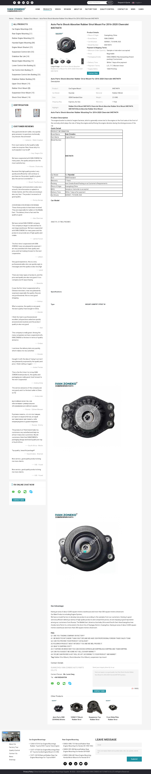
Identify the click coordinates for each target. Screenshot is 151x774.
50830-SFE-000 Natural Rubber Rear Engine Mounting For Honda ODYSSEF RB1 (76, 750)
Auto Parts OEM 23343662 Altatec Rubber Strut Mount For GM (58, 718)
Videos (58, 9)
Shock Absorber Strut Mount (79, 657)
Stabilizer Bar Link (19, 56)
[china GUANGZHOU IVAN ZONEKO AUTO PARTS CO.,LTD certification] (18, 113)
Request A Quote (124, 2)
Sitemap (12, 760)
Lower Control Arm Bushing (22, 65)
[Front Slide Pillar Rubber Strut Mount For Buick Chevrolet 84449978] (112, 707)
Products (47, 9)
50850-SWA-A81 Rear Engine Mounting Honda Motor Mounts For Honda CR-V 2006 (77, 756)
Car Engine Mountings (20, 29)
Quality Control (107, 9)
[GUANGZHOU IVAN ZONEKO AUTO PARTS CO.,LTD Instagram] (32, 2)
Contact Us (123, 9)
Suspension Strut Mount (21, 93)
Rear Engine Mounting (20, 34)
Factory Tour (91, 9)
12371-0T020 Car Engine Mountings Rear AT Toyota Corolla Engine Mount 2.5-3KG (45, 751)
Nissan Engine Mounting (21, 61)
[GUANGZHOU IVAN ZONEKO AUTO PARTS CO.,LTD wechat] (26, 492)
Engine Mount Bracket (20, 47)
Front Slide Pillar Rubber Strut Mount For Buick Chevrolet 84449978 (113, 718)
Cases (141, 9)
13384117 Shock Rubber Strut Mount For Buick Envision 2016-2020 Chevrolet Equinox (77, 718)
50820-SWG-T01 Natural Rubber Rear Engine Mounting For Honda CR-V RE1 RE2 (78, 745)
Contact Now (93, 73)
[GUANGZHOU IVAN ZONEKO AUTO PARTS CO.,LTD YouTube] (28, 2)
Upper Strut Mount (19, 84)
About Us (78, 9)
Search (110, 2)
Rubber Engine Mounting (21, 38)
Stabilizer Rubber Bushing (22, 79)
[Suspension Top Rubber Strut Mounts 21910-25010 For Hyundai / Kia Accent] (94, 707)
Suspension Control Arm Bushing (24, 75)
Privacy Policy (28, 772)
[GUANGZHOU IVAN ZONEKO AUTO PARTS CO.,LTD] (16, 9)
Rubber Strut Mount (31, 18)
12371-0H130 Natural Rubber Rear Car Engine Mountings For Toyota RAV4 (43, 756)
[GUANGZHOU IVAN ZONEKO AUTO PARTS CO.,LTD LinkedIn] (23, 2)
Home (37, 9)
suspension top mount (99, 657)
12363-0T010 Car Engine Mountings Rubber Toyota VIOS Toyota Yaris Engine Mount (44, 745)
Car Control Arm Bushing (21, 70)
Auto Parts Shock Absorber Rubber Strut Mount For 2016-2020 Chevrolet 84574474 (67, 69)
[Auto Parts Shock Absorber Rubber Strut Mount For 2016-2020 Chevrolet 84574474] (66, 44)
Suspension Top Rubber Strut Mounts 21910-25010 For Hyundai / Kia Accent (95, 718)
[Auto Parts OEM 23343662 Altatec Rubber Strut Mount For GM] (58, 707)
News (133, 9)
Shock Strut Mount (19, 97)
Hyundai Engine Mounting (21, 43)
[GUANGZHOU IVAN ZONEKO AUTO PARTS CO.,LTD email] (14, 492)
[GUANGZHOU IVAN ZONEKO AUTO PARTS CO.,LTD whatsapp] (20, 492)
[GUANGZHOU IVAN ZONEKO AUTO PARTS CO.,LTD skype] (32, 492)
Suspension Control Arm (21, 52)
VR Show (67, 9)
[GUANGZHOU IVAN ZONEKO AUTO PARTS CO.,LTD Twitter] (19, 2)
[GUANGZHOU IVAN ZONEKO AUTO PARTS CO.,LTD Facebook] (14, 2)
